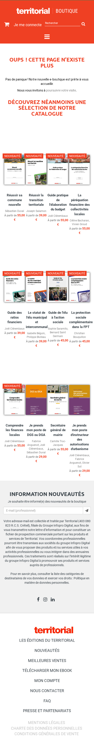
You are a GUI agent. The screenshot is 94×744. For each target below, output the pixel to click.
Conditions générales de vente (46, 733)
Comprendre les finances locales (14, 430)
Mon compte (47, 680)
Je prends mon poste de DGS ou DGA (36, 430)
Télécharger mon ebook (47, 670)
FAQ (47, 700)
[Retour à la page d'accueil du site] (47, 11)
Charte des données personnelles (46, 728)
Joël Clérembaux (58, 215)
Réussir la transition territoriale (36, 200)
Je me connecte (28, 24)
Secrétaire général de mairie (58, 430)
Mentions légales (46, 722)
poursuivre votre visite (61, 90)
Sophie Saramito (58, 328)
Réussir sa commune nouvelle (14, 200)
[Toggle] (47, 37)
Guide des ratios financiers (14, 317)
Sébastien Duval (14, 211)
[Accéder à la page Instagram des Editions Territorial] (46, 600)
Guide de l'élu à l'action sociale (58, 317)
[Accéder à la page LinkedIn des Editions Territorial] (54, 600)
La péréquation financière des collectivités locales (79, 204)
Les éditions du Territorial (47, 640)
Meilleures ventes (47, 660)
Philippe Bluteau (36, 337)
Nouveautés (47, 650)
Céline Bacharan (79, 220)
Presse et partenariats (47, 710)
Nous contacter (47, 690)
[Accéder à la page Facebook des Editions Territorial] (39, 600)
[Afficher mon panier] (6, 24)
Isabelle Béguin (36, 333)
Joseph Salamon (36, 211)
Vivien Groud (79, 224)
